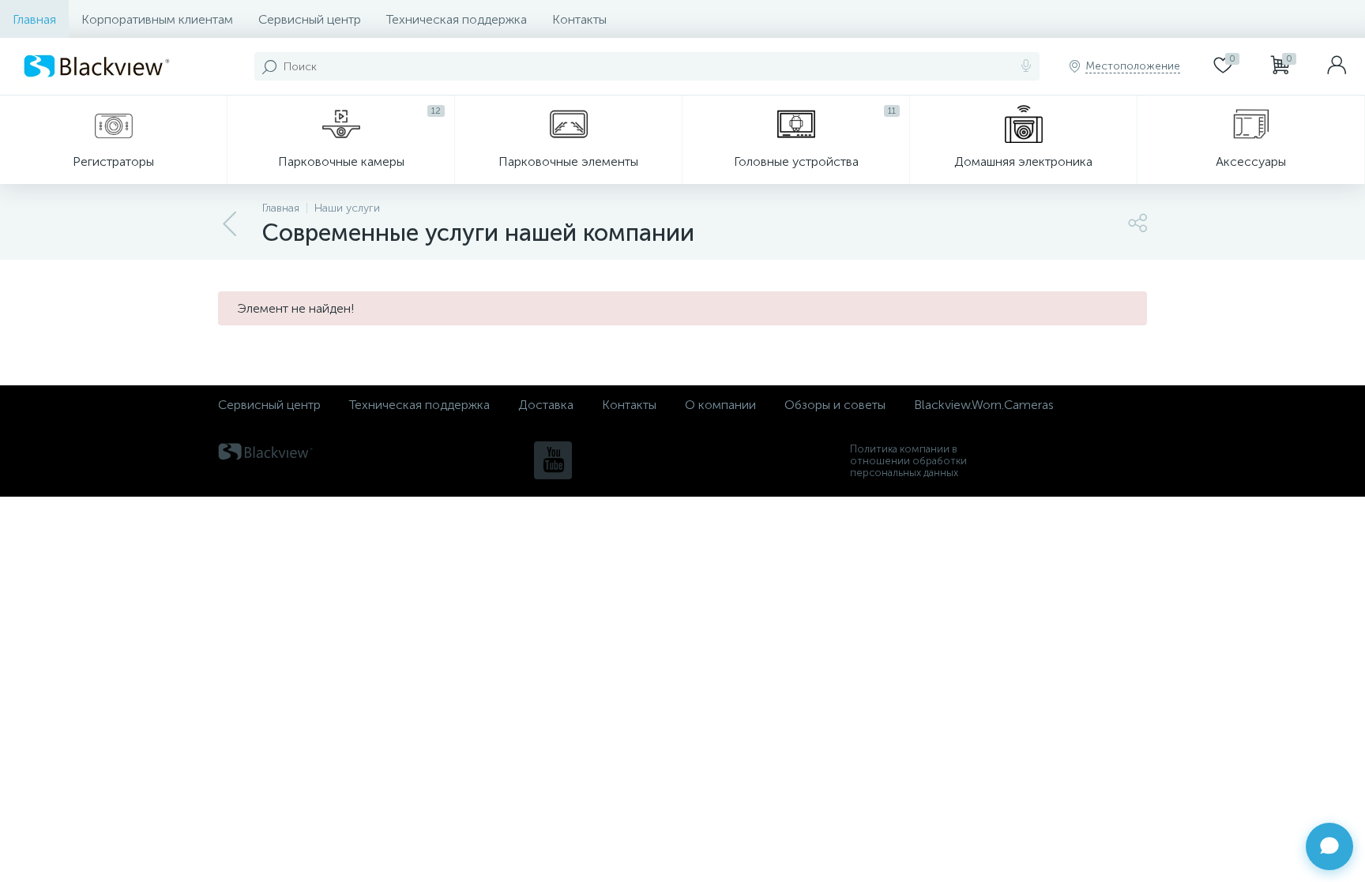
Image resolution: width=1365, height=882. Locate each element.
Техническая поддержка (456, 19)
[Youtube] (553, 460)
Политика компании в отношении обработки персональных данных (908, 461)
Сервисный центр (309, 19)
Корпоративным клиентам (157, 19)
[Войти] (1336, 66)
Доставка (545, 404)
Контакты (579, 19)
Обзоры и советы (835, 404)
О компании (720, 404)
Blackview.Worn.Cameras (984, 404)
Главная (34, 19)
